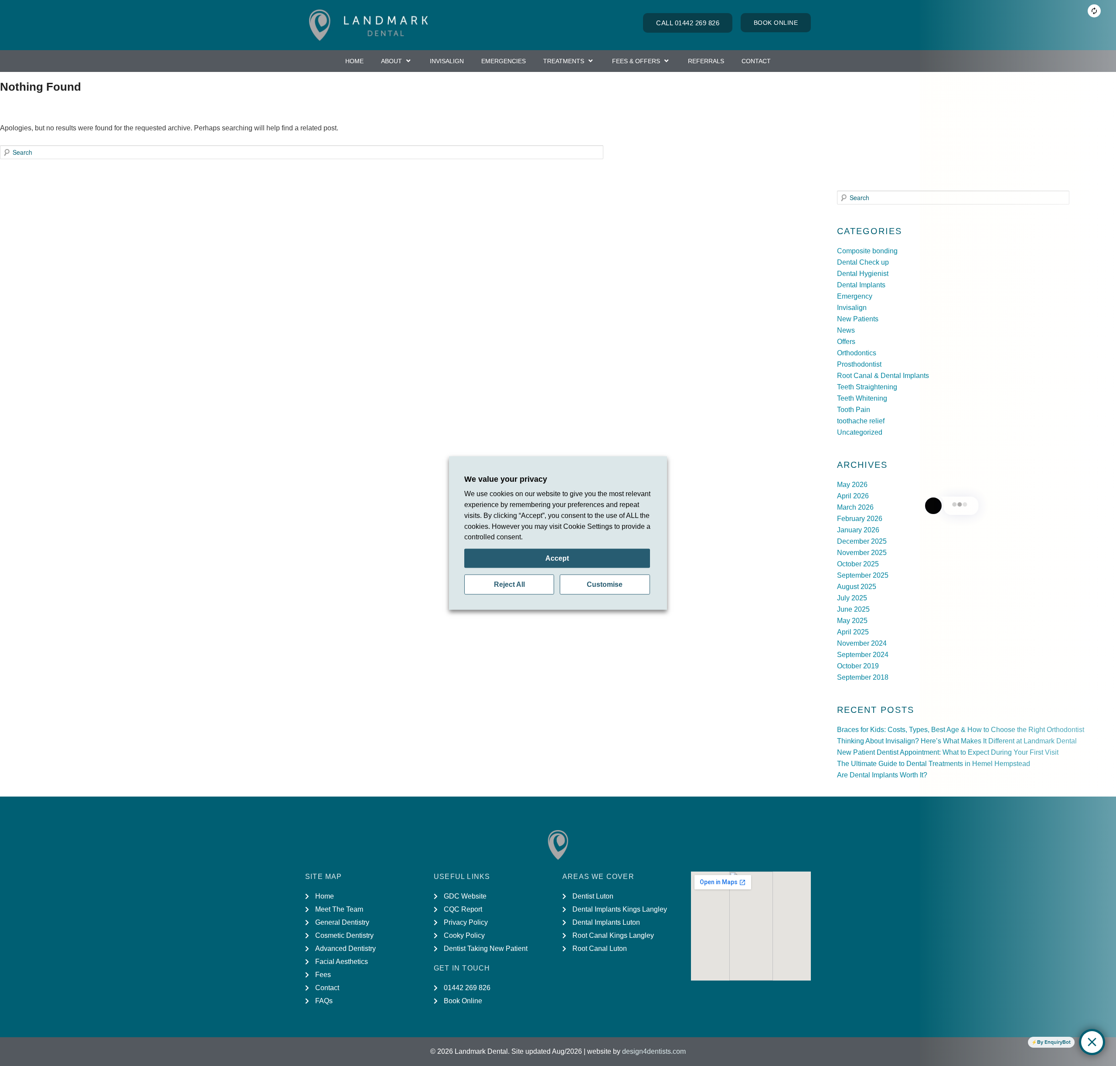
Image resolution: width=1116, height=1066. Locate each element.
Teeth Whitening (862, 398)
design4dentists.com (654, 1051)
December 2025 (862, 541)
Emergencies (503, 61)
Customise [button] (605, 584)
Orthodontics (856, 353)
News (846, 330)
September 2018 (862, 677)
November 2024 (862, 643)
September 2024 (862, 654)
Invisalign (447, 61)
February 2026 (859, 518)
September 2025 (862, 575)
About (391, 61)
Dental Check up (863, 262)
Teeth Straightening (867, 387)
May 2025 (852, 620)
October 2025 (858, 564)
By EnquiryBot (1054, 1042)
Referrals (706, 61)
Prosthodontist (859, 364)
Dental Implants (861, 285)
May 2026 (852, 484)
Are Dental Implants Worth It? (883, 775)
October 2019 (858, 666)
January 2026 (858, 530)
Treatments (563, 61)
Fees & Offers (636, 61)
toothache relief (861, 421)
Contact (756, 61)
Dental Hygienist (862, 273)
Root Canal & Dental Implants (883, 375)
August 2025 (856, 586)
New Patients (857, 319)
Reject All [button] (509, 584)
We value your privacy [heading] (505, 478)
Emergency (854, 296)
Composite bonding (867, 251)
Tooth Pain (853, 409)
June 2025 (853, 609)
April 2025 (853, 632)
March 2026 (855, 507)
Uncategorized (859, 432)
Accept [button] (557, 558)
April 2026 (853, 496)
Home (354, 61)
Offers (846, 341)
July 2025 (852, 598)
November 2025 (862, 552)
